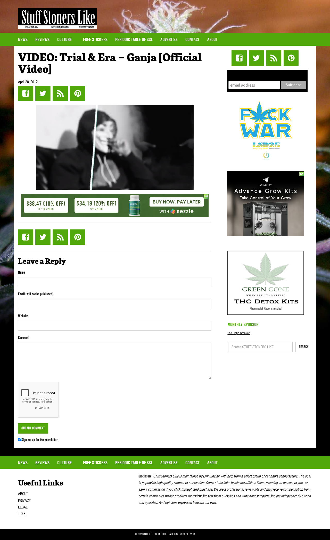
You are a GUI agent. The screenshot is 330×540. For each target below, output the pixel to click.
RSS (60, 93)
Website (23, 316)
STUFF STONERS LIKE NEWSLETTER (267, 74)
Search (304, 346)
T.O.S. (22, 513)
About (212, 39)
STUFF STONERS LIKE (57, 18)
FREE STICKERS (95, 39)
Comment (23, 337)
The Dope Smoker (238, 333)
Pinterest (77, 93)
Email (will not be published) (35, 294)
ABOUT (23, 493)
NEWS (23, 39)
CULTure (65, 39)
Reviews (42, 39)
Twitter (43, 93)
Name (21, 272)
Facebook (25, 93)
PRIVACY (24, 500)
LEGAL (23, 507)
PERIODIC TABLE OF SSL (134, 39)
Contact (192, 39)
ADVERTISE (169, 39)
